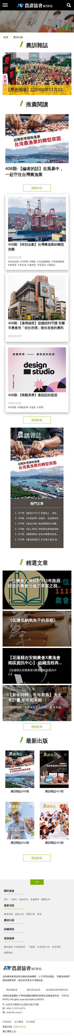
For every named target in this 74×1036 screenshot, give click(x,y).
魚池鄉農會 (44, 262)
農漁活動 (8, 914)
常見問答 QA (43, 947)
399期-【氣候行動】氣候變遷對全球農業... (39, 524)
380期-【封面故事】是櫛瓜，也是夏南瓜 (38, 518)
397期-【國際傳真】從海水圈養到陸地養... (39, 534)
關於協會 (9, 891)
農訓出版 (18, 37)
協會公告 (19, 914)
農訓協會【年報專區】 (15, 947)
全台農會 (18, 1022)
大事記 (13, 899)
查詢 (69, 5)
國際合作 (45, 899)
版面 (33, 407)
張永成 (23, 265)
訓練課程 (9, 929)
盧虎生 (32, 265)
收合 (37, 882)
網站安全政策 (33, 990)
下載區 (31, 947)
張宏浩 (42, 265)
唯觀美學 (23, 407)
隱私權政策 (12, 990)
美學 (41, 407)
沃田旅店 (7, 1022)
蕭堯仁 (52, 265)
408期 (25, 262)
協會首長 (23, 899)
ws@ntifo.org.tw (14, 1012)
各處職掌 (34, 899)
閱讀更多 (37, 420)
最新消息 (9, 905)
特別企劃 (14, 262)
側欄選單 (5, 5)
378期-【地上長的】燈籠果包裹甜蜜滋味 (38, 529)
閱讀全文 (37, 188)
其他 (39, 914)
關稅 (33, 262)
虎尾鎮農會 (58, 262)
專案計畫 (30, 914)
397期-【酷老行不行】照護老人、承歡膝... (39, 513)
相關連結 (8, 953)
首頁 (5, 37)
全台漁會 (30, 1022)
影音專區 (56, 947)
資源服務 (9, 938)
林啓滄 (13, 265)
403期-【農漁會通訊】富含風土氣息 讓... (38, 540)
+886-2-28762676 (15, 1008)
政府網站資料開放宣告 (57, 990)
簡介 (6, 899)
